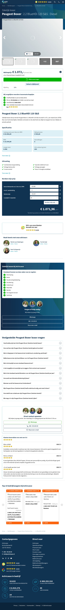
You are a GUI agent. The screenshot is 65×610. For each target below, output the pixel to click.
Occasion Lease (36, 552)
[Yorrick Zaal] (32, 411)
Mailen (16, 244)
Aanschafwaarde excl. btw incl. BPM (14, 187)
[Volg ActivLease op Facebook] (6, 558)
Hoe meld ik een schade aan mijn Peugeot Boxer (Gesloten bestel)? (22, 393)
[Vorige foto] (4, 37)
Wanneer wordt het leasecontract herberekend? (17, 383)
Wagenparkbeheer (37, 556)
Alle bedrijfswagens (38, 567)
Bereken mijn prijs (50, 202)
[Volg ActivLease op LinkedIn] (3, 558)
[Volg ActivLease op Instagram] (8, 558)
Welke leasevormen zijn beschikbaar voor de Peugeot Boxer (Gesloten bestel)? (25, 358)
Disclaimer (22, 605)
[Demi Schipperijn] (39, 411)
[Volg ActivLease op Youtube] (11, 558)
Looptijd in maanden (10, 198)
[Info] (60, 72)
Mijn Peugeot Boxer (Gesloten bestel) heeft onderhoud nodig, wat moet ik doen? (26, 388)
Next (62, 504)
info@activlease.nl (9, 554)
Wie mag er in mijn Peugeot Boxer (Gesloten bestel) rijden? (20, 398)
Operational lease (37, 545)
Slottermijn (7, 194)
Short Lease (35, 550)
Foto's (29, 54)
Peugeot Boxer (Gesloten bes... (25, 6)
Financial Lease (36, 548)
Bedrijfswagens (11, 6)
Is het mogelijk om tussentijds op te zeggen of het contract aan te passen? (24, 368)
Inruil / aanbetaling (9, 190)
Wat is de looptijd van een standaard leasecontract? (18, 363)
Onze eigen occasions (38, 554)
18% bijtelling (36, 561)
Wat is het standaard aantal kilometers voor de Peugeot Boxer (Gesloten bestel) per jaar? (28, 373)
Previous (3, 504)
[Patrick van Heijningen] (26, 411)
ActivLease (35, 543)
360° (37, 54)
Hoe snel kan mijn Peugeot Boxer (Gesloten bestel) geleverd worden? (23, 348)
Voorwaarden (30, 605)
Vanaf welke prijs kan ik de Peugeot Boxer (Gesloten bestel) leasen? (22, 343)
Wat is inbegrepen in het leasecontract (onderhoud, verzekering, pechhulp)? (25, 353)
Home (3, 6)
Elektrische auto (37, 559)
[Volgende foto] (60, 37)
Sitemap (38, 605)
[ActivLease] (5, 2)
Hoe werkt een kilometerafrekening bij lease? (16, 378)
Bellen (12, 244)
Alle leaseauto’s (36, 565)
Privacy (16, 605)
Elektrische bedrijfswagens (40, 563)
